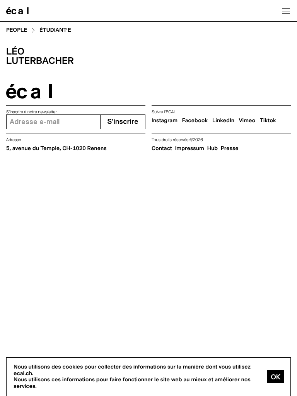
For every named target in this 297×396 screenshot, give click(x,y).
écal (29, 91)
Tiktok (268, 121)
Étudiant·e (55, 30)
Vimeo (247, 121)
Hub (212, 148)
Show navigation (286, 11)
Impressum (189, 148)
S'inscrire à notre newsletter (31, 111)
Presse (230, 148)
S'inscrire (122, 122)
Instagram (165, 121)
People (16, 30)
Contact (162, 148)
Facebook (195, 121)
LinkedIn (223, 121)
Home (17, 10)
